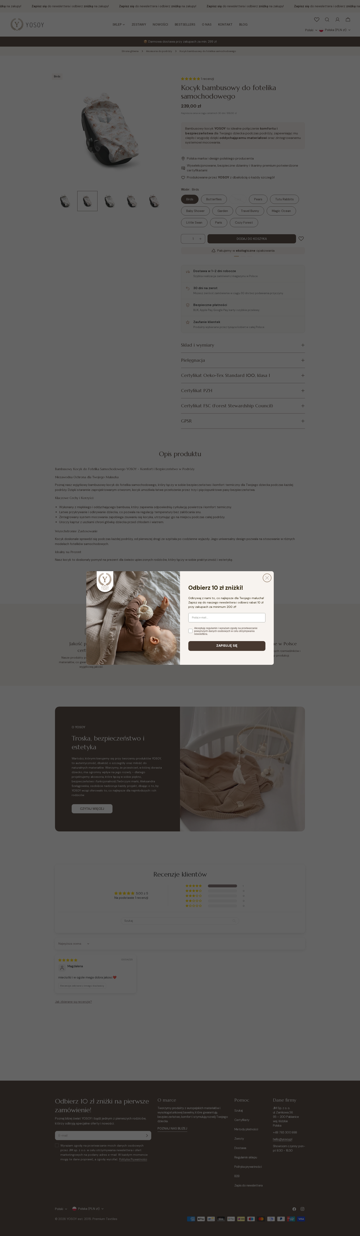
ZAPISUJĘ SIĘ (227, 646)
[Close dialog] (267, 578)
